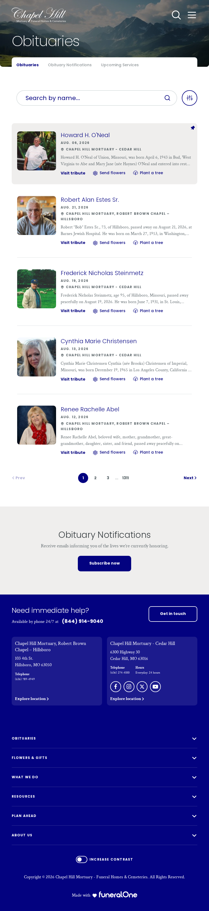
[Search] (167, 98)
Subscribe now (104, 563)
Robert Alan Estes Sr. (90, 200)
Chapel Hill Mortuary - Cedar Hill (142, 643)
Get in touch (173, 613)
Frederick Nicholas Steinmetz (102, 273)
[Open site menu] (191, 15)
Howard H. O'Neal (85, 135)
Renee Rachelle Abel (90, 409)
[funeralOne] (118, 894)
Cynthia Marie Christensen (99, 341)
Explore (30, 699)
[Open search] (176, 15)
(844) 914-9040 (82, 621)
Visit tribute (73, 173)
